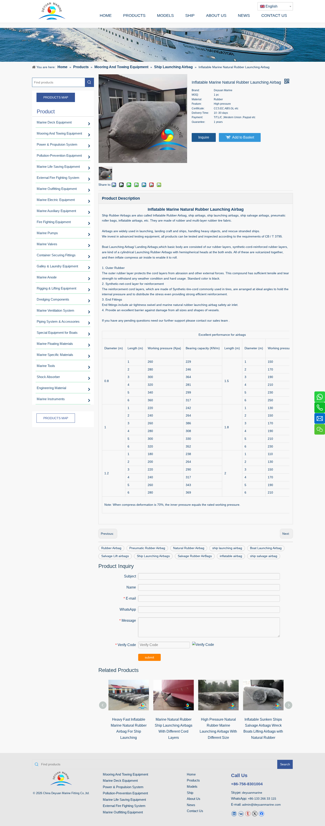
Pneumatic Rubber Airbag (147, 548)
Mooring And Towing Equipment (125, 774)
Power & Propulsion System (123, 787)
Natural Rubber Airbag (188, 548)
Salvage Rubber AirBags (195, 556)
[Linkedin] (234, 813)
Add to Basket (243, 137)
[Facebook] (261, 813)
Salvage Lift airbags (115, 556)
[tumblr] (247, 813)
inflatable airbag (231, 556)
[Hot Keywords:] (89, 82)
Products (193, 780)
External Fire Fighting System (124, 806)
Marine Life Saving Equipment (124, 799)
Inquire (203, 137)
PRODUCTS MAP (55, 97)
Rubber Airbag (111, 548)
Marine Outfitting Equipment (123, 812)
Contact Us (195, 811)
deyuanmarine (252, 792)
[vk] (241, 813)
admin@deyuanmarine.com (261, 804)
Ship (190, 793)
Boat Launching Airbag (266, 548)
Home (191, 774)
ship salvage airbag (263, 556)
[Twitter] (254, 813)
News (191, 805)
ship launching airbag (227, 548)
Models (192, 786)
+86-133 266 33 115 (262, 798)
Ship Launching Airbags (153, 556)
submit (149, 657)
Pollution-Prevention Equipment (125, 793)
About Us (193, 799)
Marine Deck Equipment (120, 780)
